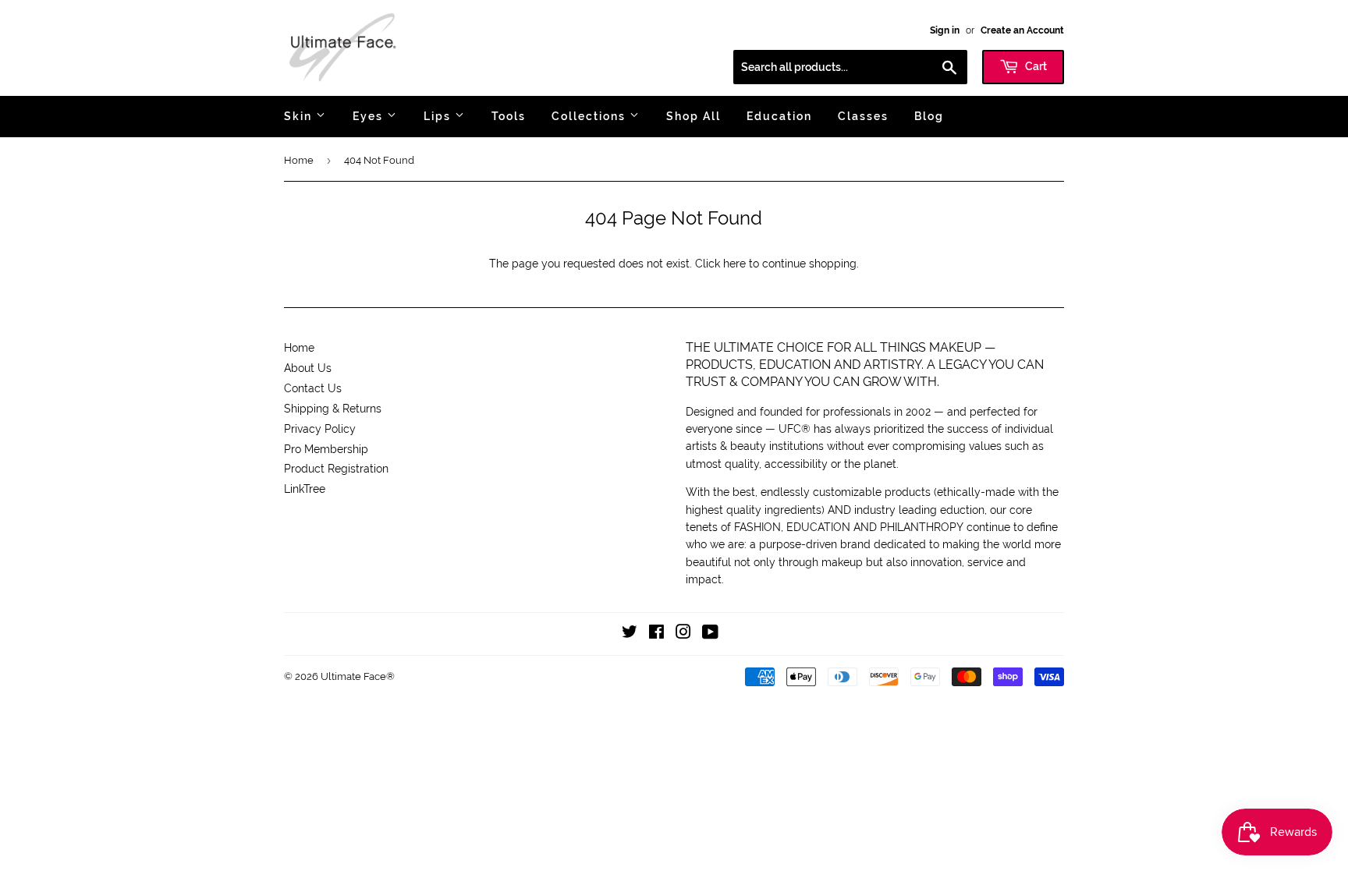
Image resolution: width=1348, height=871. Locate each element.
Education (779, 116)
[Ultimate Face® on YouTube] (710, 634)
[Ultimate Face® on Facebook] (656, 634)
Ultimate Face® (358, 676)
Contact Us (313, 388)
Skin (300, 116)
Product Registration (336, 468)
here (734, 263)
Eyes (370, 116)
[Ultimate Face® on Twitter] (629, 634)
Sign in (945, 30)
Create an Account (1022, 30)
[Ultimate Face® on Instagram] (683, 634)
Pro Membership (326, 449)
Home (299, 160)
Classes (863, 116)
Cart (1035, 66)
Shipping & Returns (332, 408)
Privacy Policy (320, 429)
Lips (439, 116)
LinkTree (304, 489)
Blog (929, 116)
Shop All (693, 116)
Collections (591, 116)
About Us (308, 368)
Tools (508, 116)
